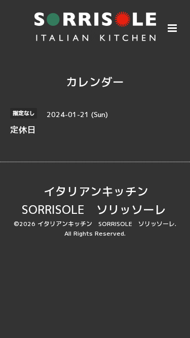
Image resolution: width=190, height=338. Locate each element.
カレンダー (95, 82)
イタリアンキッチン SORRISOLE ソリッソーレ (94, 200)
